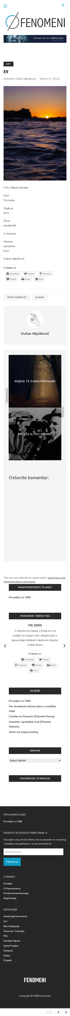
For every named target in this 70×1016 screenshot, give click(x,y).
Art (8, 64)
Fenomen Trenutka (14, 931)
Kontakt (8, 883)
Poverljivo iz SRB (19, 597)
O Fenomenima (12, 888)
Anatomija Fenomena (15, 916)
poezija (40, 297)
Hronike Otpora (12, 940)
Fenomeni (35, 980)
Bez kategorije (11, 926)
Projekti (8, 960)
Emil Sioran (35, 625)
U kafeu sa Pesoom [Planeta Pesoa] (31, 716)
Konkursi (8, 950)
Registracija (10, 898)
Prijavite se (12, 861)
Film (6, 935)
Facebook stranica (35, 778)
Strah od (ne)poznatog (23, 732)
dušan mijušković (16, 297)
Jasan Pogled (11, 945)
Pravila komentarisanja (16, 893)
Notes (7, 955)
